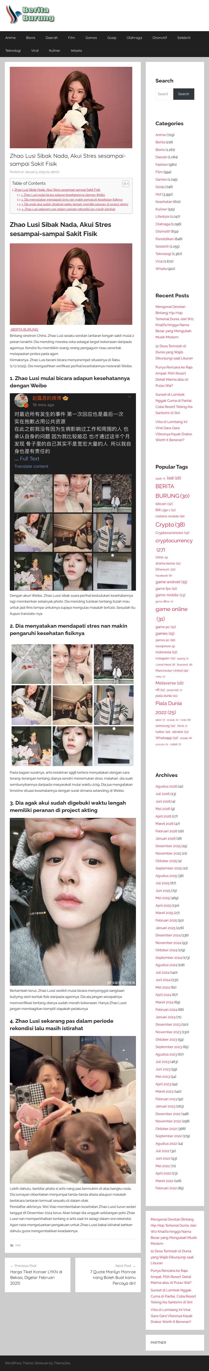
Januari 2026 (166, 838)
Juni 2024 (163, 980)
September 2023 (169, 1047)
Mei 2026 (163, 809)
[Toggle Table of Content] (123, 183)
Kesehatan (164, 202)
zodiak (175, 744)
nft (160, 690)
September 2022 (169, 1136)
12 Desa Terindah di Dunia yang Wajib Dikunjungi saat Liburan (174, 352)
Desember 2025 (168, 846)
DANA (162, 557)
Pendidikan (165, 239)
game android (171, 582)
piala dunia (166, 696)
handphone (165, 646)
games (165, 633)
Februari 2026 (166, 831)
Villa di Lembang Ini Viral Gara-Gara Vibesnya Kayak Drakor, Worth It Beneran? (171, 1316)
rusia (185, 719)
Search (183, 94)
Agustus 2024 (166, 965)
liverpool (184, 664)
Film (71, 37)
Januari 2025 (165, 928)
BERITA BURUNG (172, 491)
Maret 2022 (164, 1181)
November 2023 (168, 1032)
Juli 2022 (162, 1151)
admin (55, 172)
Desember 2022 (168, 1114)
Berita (160, 142)
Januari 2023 (165, 1106)
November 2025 (168, 853)
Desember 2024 (168, 935)
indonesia (166, 652)
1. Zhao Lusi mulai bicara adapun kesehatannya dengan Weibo (63, 195)
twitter (163, 732)
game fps (166, 589)
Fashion (162, 165)
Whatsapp (167, 738)
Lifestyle (162, 216)
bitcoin (164, 504)
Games (91, 37)
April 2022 (163, 1173)
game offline (164, 601)
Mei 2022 (163, 1166)
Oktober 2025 (166, 861)
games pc (165, 640)
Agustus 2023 (166, 1054)
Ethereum (165, 569)
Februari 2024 (166, 1009)
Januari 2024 (165, 1017)
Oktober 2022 (166, 1129)
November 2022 (168, 1121)
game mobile (170, 595)
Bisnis (30, 37)
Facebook (164, 575)
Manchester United (172, 670)
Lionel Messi (165, 664)
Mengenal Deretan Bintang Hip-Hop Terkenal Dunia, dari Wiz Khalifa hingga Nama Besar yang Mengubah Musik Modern (174, 1231)
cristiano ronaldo (170, 516)
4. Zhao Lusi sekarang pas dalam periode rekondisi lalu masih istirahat (68, 209)
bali (174, 478)
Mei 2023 (163, 1076)
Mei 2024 (163, 987)
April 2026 (163, 816)
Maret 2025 (164, 913)
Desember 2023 (168, 1024)
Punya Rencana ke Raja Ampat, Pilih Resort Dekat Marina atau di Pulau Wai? (171, 1277)
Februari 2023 (166, 1099)
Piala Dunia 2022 (169, 707)
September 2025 (169, 868)
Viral (35, 50)
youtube (162, 744)
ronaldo (173, 720)
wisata (186, 738)
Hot (18, 1245)
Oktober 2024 (166, 950)
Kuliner (54, 50)
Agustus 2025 (166, 876)
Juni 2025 (163, 891)
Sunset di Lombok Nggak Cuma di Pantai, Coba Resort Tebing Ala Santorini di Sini (173, 1296)
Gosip (111, 37)
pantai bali (174, 690)
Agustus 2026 (166, 786)
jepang (182, 658)
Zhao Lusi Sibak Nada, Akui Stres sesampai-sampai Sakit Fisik (57, 190)
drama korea (168, 563)
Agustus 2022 (166, 1143)
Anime (10, 37)
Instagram (165, 658)
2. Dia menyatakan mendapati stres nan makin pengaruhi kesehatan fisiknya (71, 199)
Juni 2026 (163, 801)
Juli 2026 (163, 794)
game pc (166, 627)
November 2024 (168, 943)
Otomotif (159, 37)
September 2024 (169, 958)
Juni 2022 (163, 1158)
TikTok (182, 726)
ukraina (180, 732)
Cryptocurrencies (172, 533)
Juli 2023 (162, 1062)
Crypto (170, 524)
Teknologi (13, 50)
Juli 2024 (162, 972)
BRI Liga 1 (166, 510)
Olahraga (134, 37)
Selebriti (184, 37)
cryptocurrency (174, 545)
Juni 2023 (163, 1069)
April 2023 (163, 1084)
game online (172, 614)
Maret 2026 (164, 824)
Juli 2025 (162, 883)
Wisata (76, 50)
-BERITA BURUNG (24, 329)
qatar (160, 719)
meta (160, 676)
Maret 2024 (164, 1002)
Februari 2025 (166, 920)
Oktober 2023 (166, 1039)
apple (160, 478)
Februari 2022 (166, 1188)
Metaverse (169, 683)
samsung (165, 726)
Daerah (52, 37)
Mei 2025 (163, 898)
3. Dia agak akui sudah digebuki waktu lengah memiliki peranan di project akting (74, 204)
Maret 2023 (164, 1091)
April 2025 (163, 905)
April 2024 (163, 995)
